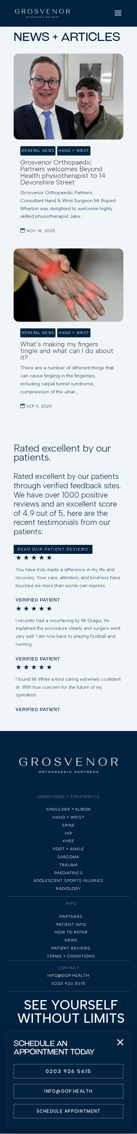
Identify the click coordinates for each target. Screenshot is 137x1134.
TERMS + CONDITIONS (71, 956)
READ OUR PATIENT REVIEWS (53, 549)
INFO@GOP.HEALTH (68, 1091)
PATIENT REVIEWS (71, 948)
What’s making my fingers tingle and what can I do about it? (66, 350)
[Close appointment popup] (120, 1042)
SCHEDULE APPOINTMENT (69, 1111)
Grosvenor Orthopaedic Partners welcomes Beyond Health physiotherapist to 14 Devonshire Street (62, 172)
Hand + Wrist (74, 151)
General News (38, 151)
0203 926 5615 (68, 1071)
